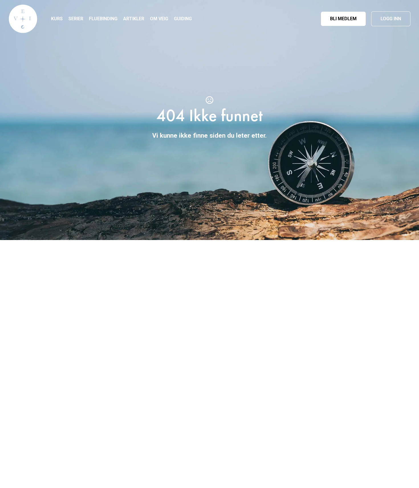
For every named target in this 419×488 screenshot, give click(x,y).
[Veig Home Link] (23, 19)
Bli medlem (343, 18)
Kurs (57, 18)
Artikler (133, 18)
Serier (75, 18)
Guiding (183, 18)
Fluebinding (103, 18)
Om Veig (159, 18)
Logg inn (391, 18)
